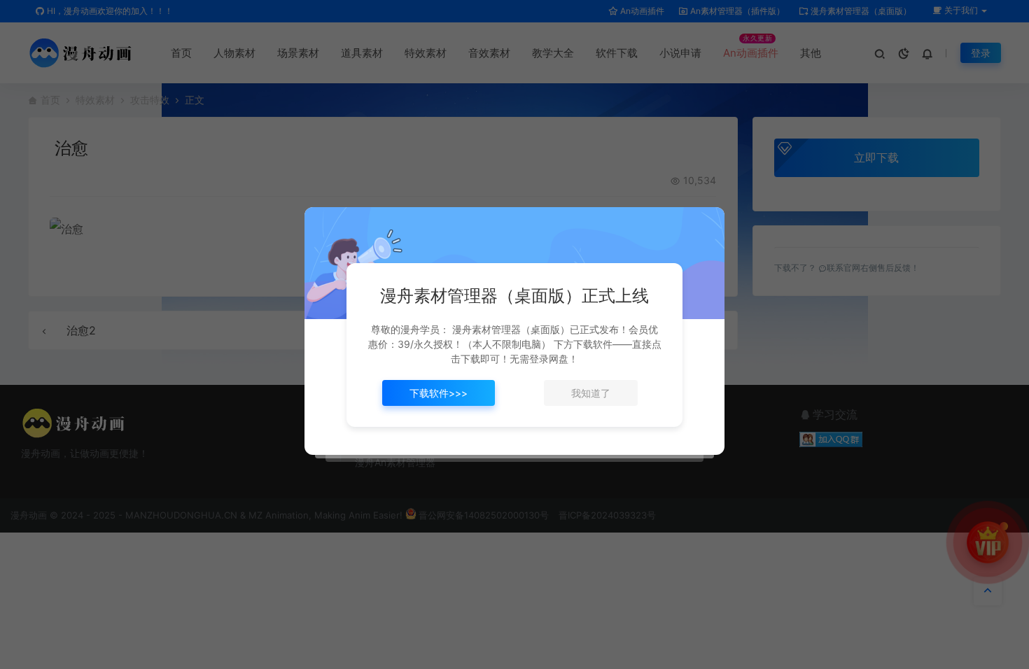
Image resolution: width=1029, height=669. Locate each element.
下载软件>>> (439, 393)
